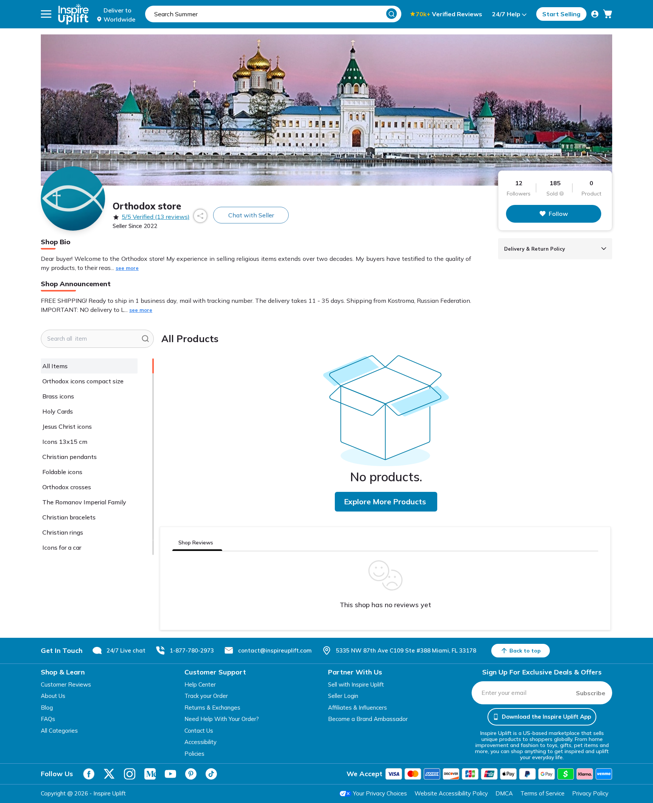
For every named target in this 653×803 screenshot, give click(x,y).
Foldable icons (62, 472)
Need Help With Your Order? (221, 718)
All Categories (59, 730)
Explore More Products (385, 501)
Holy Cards (57, 411)
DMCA (504, 793)
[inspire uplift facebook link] (88, 774)
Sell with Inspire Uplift (356, 684)
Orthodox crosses (66, 487)
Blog (47, 707)
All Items (55, 366)
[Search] (391, 13)
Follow (558, 213)
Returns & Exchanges (212, 707)
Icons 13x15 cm (64, 441)
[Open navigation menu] (46, 14)
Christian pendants (69, 456)
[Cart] (607, 14)
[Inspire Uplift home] (73, 14)
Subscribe (590, 693)
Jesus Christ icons (67, 426)
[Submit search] (145, 338)
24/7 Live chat (126, 650)
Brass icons (58, 396)
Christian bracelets (69, 517)
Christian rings (62, 532)
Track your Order (206, 695)
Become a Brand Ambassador (368, 718)
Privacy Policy (590, 793)
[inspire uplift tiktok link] (211, 774)
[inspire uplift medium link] (150, 774)
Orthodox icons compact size (83, 381)
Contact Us (198, 730)
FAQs (48, 718)
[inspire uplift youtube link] (170, 774)
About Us (53, 695)
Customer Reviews (66, 684)
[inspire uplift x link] (109, 774)
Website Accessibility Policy (451, 793)
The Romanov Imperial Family (84, 502)
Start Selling (561, 14)
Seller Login (343, 695)
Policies (194, 753)
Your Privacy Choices (380, 793)
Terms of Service (542, 793)
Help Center (200, 684)
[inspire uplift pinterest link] (191, 774)
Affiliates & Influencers (357, 707)
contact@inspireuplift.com (275, 650)
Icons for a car (61, 547)
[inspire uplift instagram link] (129, 774)
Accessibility (200, 742)
